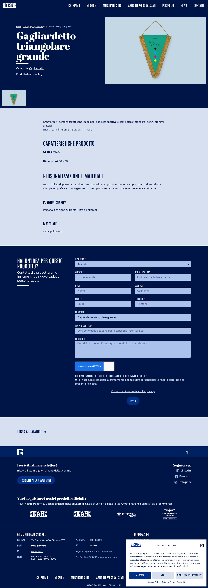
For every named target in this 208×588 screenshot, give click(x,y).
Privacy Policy (168, 582)
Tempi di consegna (83, 325)
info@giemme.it (38, 545)
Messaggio (80, 338)
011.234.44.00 (37, 551)
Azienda (79, 272)
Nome (78, 285)
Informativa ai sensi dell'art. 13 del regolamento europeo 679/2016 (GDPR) (110, 375)
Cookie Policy (154, 582)
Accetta (140, 575)
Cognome (139, 285)
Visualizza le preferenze (189, 575)
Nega (163, 575)
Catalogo (27, 26)
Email (78, 298)
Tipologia (79, 259)
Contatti (181, 582)
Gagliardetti (37, 26)
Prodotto (79, 312)
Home (18, 26)
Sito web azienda (142, 272)
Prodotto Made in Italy (29, 74)
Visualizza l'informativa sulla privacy (133, 391)
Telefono (139, 298)
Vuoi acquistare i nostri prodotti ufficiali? (52, 498)
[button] (201, 545)
